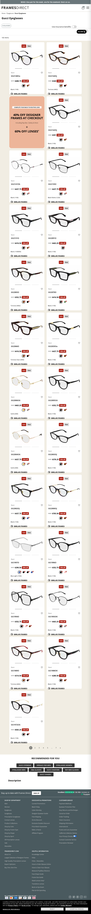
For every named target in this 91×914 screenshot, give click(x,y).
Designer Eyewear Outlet (40, 813)
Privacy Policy (13, 905)
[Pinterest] (77, 896)
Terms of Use (26, 905)
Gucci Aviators (53, 770)
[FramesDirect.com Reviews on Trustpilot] (71, 793)
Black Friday (36, 807)
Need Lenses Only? (38, 881)
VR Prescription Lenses (12, 840)
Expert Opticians (10, 864)
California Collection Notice (68, 833)
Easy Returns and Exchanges (68, 810)
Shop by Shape (9, 833)
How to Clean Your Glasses (40, 867)
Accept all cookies (77, 909)
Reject (52, 909)
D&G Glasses (36, 770)
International (63, 826)
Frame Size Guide (37, 877)
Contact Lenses (10, 820)
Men (6, 804)
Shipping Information (66, 823)
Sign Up (36, 793)
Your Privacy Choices (66, 836)
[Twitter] (73, 896)
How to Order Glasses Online (41, 864)
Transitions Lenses (38, 884)
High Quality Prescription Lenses (15, 861)
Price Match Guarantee (39, 826)
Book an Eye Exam (38, 887)
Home (3, 13)
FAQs (33, 858)
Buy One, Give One (11, 867)
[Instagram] (81, 896)
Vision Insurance (64, 820)
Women (7, 807)
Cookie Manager (66, 905)
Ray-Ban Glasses (72, 770)
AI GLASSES (6, 26)
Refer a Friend (36, 830)
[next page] (60, 748)
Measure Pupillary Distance (41, 871)
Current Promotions (38, 804)
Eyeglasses (10, 13)
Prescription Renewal (66, 843)
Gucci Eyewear (25, 765)
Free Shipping (36, 817)
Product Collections (11, 823)
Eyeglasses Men (18, 770)
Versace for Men (44, 765)
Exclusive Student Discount (41, 823)
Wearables (8, 846)
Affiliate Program (37, 833)
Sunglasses (8, 813)
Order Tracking (64, 817)
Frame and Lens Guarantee (68, 830)
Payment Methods (65, 804)
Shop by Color (9, 826)
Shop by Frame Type (11, 830)
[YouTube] (85, 896)
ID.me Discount (37, 820)
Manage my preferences (11, 909)
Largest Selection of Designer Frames (17, 858)
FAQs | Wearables (38, 861)
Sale (6, 843)
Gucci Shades (45, 774)
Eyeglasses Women (64, 765)
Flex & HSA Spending (39, 890)
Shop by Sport (9, 836)
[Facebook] (70, 896)
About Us (8, 854)
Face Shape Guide (38, 874)
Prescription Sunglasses (12, 817)
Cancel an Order (64, 813)
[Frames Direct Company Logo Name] (15, 7)
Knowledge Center (38, 854)
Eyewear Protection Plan (67, 807)
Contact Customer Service (67, 840)
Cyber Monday (37, 810)
